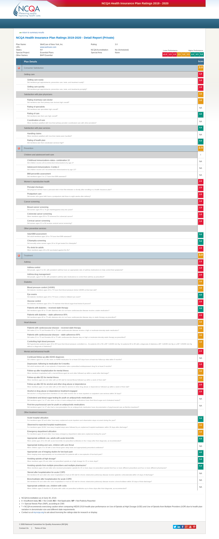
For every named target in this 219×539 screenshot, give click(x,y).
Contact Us (24, 528)
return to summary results (33, 32)
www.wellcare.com (48, 47)
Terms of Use (40, 528)
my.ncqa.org (38, 512)
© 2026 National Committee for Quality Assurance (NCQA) (43, 524)
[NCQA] (27, 9)
